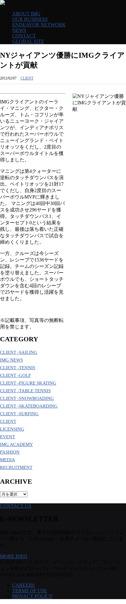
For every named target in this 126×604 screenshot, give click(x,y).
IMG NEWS (11, 360)
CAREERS (23, 585)
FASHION (10, 452)
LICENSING (12, 429)
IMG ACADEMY (16, 444)
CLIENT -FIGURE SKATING (28, 383)
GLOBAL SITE (28, 41)
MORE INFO (13, 556)
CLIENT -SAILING (18, 352)
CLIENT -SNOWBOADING (27, 398)
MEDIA (7, 459)
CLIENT (26, 78)
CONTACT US (15, 506)
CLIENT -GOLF (15, 375)
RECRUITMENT (16, 467)
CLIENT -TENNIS (17, 367)
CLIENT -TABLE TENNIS (25, 390)
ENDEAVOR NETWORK (39, 24)
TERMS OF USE (29, 590)
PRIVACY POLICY (32, 596)
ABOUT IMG (26, 13)
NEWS (19, 30)
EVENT (7, 436)
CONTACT (24, 35)
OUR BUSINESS (30, 19)
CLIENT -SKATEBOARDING (28, 406)
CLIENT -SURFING (19, 413)
